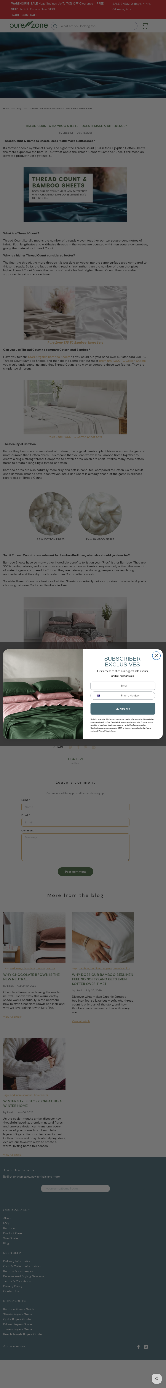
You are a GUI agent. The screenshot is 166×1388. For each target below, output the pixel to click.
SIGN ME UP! (123, 708)
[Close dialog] (156, 656)
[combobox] (97, 695)
